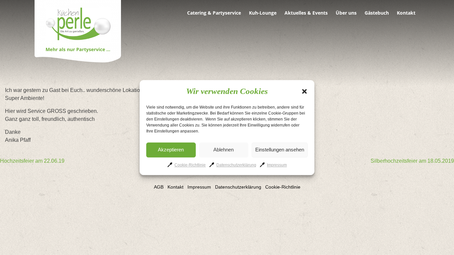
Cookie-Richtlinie (190, 165)
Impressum (277, 165)
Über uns (346, 13)
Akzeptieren (171, 149)
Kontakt (406, 13)
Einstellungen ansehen (279, 149)
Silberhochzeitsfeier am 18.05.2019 (412, 161)
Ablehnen (223, 149)
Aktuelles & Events (306, 13)
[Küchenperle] (78, 32)
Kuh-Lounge (263, 13)
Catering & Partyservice (214, 13)
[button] (304, 91)
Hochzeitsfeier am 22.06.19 (32, 161)
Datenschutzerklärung (236, 165)
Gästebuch (377, 13)
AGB (159, 187)
